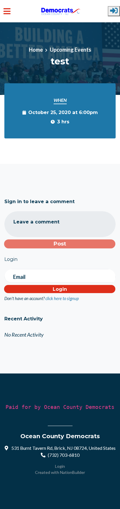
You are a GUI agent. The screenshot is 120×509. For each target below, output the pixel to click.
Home (36, 49)
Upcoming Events (70, 49)
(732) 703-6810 (64, 455)
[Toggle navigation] (7, 11)
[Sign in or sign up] (114, 11)
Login (60, 466)
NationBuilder (72, 472)
